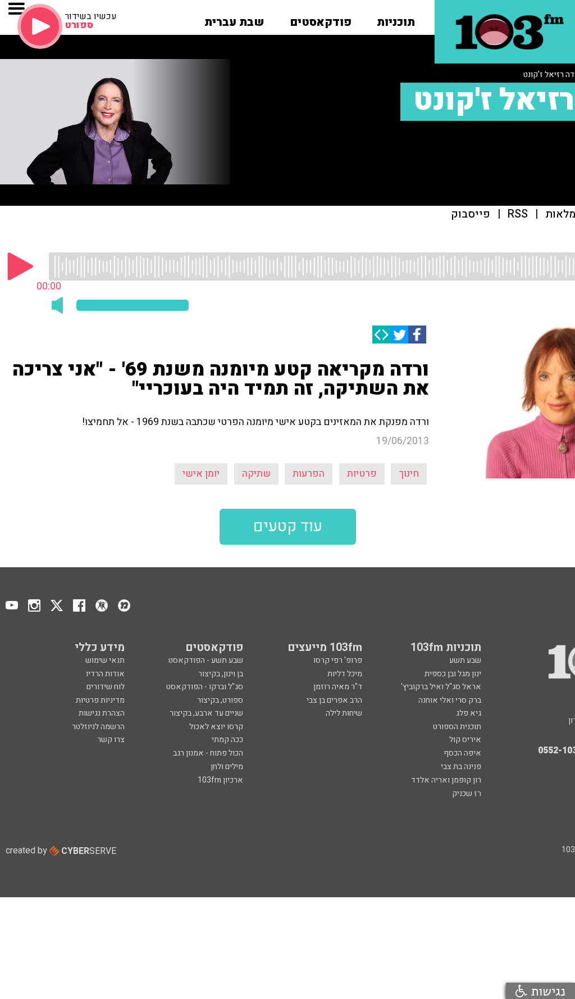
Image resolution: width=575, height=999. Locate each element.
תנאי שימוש (105, 660)
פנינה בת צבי (461, 766)
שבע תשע (465, 660)
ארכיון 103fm (220, 780)
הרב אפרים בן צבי (334, 700)
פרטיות (362, 474)
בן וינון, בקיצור (220, 674)
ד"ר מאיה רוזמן (337, 686)
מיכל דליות (344, 674)
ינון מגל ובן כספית (453, 674)
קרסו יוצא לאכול (216, 726)
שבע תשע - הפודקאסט (205, 660)
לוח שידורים (105, 686)
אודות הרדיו (105, 674)
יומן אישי (201, 474)
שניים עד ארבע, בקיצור (206, 713)
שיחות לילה (344, 713)
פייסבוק (470, 214)
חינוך (409, 474)
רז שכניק (466, 793)
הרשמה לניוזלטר (98, 726)
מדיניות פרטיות (100, 700)
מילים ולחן (227, 766)
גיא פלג (468, 713)
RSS (518, 214)
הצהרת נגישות (102, 713)
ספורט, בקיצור (220, 700)
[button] (396, 18)
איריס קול (465, 739)
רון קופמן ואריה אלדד (446, 780)
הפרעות (309, 474)
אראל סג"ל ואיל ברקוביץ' (441, 686)
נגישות (546, 990)
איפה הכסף (462, 753)
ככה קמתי (227, 739)
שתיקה (256, 474)
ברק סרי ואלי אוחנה (449, 700)
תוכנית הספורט (457, 726)
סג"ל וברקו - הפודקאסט (204, 686)
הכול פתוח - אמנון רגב (208, 753)
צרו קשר (111, 739)
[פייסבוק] (417, 334)
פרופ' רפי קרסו (337, 660)
